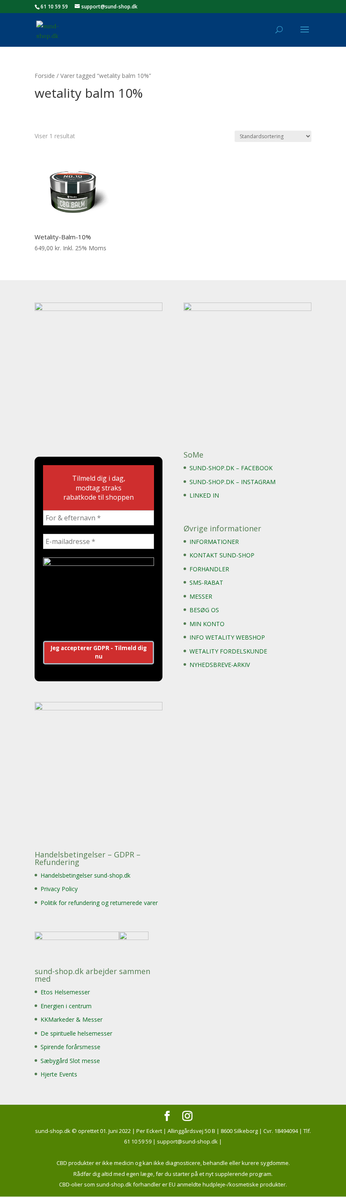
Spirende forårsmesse (70, 1047)
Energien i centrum (66, 1006)
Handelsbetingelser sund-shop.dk (85, 875)
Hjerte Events (59, 1074)
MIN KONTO (206, 624)
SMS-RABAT (206, 582)
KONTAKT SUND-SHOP (221, 555)
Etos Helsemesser (65, 992)
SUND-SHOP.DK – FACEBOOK (231, 468)
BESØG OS (204, 610)
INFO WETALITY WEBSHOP (227, 637)
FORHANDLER (209, 569)
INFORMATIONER (214, 542)
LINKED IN (204, 495)
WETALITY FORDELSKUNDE (228, 651)
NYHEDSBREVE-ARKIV (219, 665)
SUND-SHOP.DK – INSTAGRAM (232, 482)
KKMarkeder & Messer (72, 1019)
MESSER (200, 596)
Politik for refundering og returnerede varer (99, 903)
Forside (45, 76)
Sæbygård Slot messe (70, 1061)
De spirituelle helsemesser (76, 1033)
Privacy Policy (59, 889)
